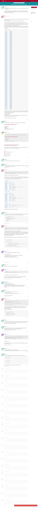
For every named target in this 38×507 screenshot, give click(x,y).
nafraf (6, 271)
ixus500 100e (10, 252)
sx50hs (10, 237)
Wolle (6, 171)
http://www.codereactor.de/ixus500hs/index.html (10, 124)
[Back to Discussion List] (1, 1)
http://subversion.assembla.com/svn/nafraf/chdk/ (10, 145)
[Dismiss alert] (36, 505)
